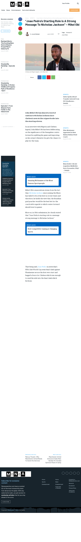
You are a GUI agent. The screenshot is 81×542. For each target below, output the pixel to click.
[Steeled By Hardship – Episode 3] (8, 75)
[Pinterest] (20, 28)
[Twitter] (20, 24)
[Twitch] (74, 473)
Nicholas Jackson (36, 193)
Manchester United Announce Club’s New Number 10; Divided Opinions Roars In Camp (53, 459)
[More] (58, 77)
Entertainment (5, 61)
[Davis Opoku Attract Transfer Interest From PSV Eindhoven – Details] (71, 83)
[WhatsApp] (20, 33)
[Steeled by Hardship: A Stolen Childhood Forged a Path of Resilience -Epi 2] (8, 98)
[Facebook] (20, 19)
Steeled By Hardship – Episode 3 (8, 66)
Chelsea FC (69, 32)
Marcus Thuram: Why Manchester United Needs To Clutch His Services (33, 458)
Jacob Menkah (36, 34)
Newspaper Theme (13, 510)
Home (26, 18)
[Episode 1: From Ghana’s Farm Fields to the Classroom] (8, 119)
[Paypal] (70, 473)
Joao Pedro (65, 35)
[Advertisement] (11, 138)
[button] (78, 3)
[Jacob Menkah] (27, 34)
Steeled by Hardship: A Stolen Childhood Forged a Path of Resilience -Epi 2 (8, 86)
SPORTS (32, 18)
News (2, 39)
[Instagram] (67, 473)
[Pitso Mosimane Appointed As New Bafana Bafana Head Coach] (71, 117)
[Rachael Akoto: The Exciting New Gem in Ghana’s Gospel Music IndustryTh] (8, 56)
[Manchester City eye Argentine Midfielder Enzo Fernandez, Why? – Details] (71, 150)
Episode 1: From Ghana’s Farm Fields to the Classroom (7, 108)
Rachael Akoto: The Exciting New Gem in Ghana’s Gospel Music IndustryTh (7, 45)
